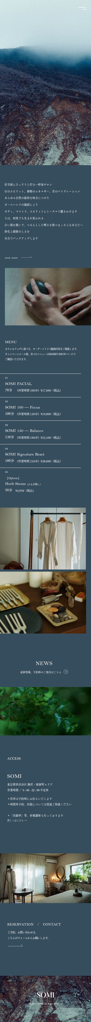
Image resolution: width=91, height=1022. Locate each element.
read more (12, 257)
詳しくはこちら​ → (17, 820)
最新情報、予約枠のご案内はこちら (40, 672)
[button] (83, 159)
